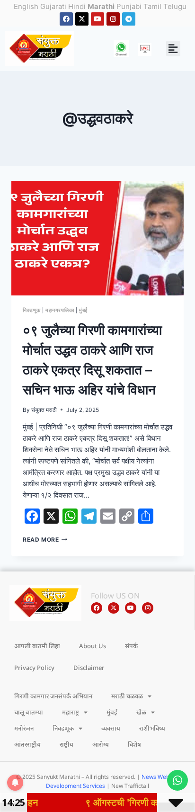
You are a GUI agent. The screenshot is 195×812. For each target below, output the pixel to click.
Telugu (174, 6)
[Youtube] (97, 19)
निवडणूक (32, 310)
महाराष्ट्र (70, 712)
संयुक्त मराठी (44, 409)
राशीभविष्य (152, 728)
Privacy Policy (34, 667)
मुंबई (83, 310)
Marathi (101, 6)
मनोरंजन (24, 728)
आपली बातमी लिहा (37, 646)
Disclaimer (89, 667)
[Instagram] (113, 19)
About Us (92, 646)
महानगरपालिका (59, 310)
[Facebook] (66, 19)
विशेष (134, 744)
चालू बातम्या (28, 712)
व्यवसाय (110, 728)
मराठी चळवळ (127, 696)
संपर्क (131, 646)
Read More (45, 539)
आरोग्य (100, 744)
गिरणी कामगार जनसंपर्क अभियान (53, 696)
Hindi (77, 6)
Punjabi (129, 6)
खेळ (141, 712)
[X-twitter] (82, 19)
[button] (173, 48)
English (26, 6)
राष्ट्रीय (66, 744)
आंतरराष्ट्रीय (27, 744)
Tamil (152, 6)
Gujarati (53, 6)
